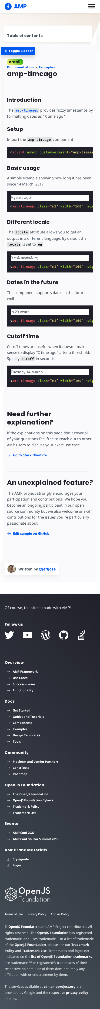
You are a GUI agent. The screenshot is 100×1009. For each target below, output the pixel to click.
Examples (47, 67)
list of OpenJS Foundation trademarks (61, 956)
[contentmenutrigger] (47, 34)
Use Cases (20, 678)
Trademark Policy (26, 806)
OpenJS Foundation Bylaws (33, 800)
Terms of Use (14, 914)
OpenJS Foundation (24, 926)
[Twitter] (9, 635)
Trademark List (24, 813)
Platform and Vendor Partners (35, 761)
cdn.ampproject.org (60, 986)
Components (22, 723)
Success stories (24, 684)
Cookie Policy (60, 914)
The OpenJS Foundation (30, 794)
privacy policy (77, 992)
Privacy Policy (36, 914)
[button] (91, 6)
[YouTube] (27, 635)
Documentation (20, 67)
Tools (17, 741)
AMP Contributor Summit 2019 (35, 839)
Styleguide (21, 859)
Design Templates (26, 735)
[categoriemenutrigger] (18, 51)
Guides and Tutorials (28, 717)
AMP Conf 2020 (23, 833)
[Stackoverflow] (82, 635)
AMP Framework (25, 671)
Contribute (21, 768)
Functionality (23, 690)
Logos (17, 865)
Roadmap (20, 774)
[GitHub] (63, 635)
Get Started (21, 710)
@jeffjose (47, 569)
